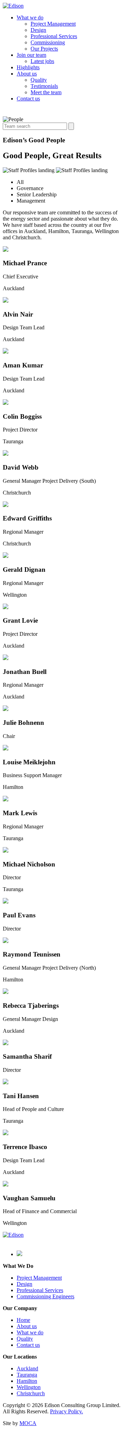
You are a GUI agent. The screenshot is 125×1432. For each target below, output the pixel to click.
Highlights (28, 67)
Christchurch (31, 1393)
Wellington (29, 1387)
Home (23, 1320)
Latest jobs (42, 61)
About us (27, 74)
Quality (39, 80)
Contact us (28, 98)
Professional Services (54, 36)
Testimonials (44, 86)
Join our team (31, 55)
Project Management (53, 24)
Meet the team (46, 92)
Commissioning (48, 42)
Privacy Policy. (66, 1411)
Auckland (27, 1368)
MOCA (27, 1423)
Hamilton (27, 1381)
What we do (30, 17)
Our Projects (44, 49)
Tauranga (27, 1375)
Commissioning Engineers (45, 1296)
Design (38, 30)
